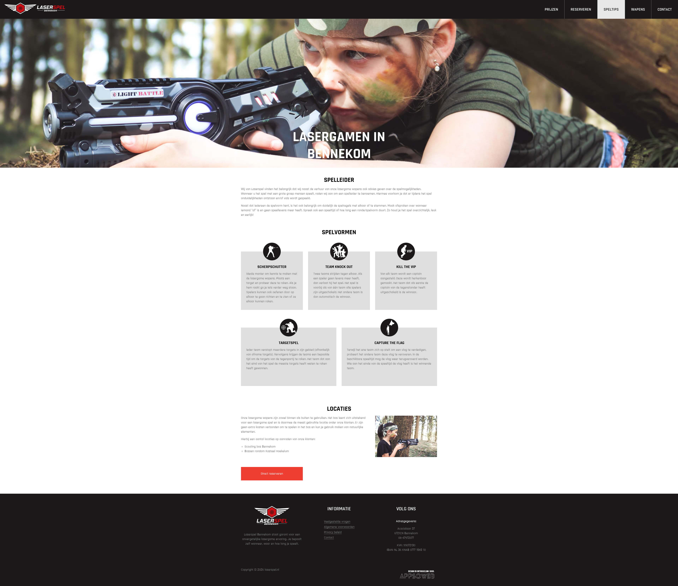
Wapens (638, 9)
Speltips (611, 9)
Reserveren (581, 9)
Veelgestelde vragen (337, 521)
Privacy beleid (333, 532)
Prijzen (551, 9)
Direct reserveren (272, 473)
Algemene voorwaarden (339, 527)
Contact (665, 9)
